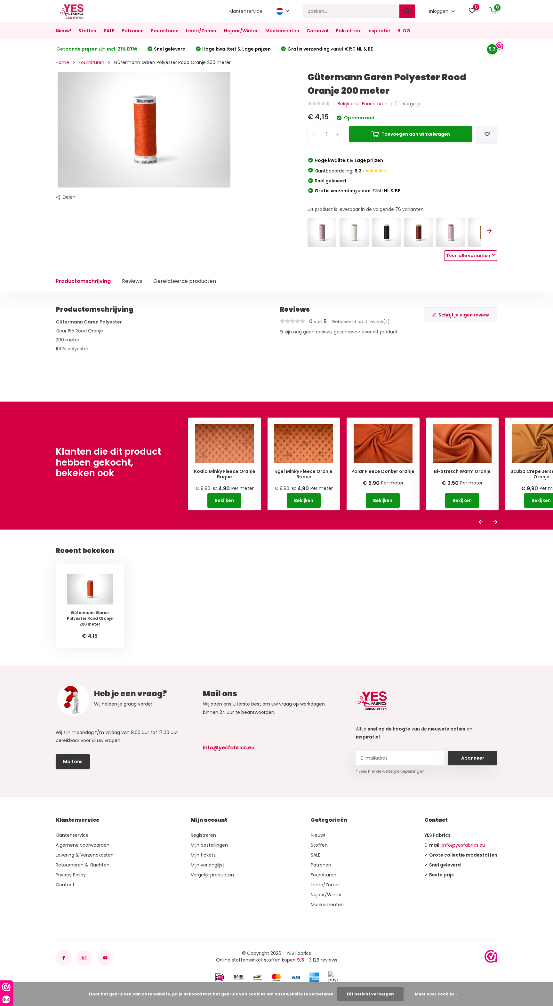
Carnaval (317, 31)
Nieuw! (63, 31)
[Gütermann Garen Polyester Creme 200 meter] (354, 232)
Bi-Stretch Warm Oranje (462, 471)
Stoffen (87, 31)
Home (62, 62)
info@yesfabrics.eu (228, 747)
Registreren (203, 835)
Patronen (133, 31)
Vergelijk (412, 103)
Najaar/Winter (241, 31)
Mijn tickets (203, 855)
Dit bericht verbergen (370, 994)
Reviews (132, 281)
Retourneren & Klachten (82, 865)
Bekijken (224, 500)
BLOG (403, 31)
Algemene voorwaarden (82, 845)
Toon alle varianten (468, 255)
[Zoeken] (407, 11)
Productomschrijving (83, 281)
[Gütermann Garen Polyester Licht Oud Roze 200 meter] (322, 232)
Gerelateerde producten (184, 281)
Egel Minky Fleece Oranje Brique (304, 474)
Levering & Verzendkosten (85, 855)
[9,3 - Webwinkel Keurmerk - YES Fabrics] (491, 956)
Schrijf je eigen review (463, 315)
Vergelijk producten (212, 875)
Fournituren (165, 31)
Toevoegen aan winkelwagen (415, 134)
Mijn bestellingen (209, 845)
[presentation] (489, 231)
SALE (109, 31)
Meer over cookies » (436, 994)
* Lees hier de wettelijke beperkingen (390, 771)
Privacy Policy (71, 875)
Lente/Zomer (201, 31)
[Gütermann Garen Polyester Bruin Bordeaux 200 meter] (418, 232)
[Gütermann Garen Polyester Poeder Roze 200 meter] (450, 232)
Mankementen (282, 31)
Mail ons (73, 761)
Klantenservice (245, 11)
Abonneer (472, 758)
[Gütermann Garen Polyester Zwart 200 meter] (386, 232)
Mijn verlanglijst (207, 865)
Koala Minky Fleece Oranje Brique (224, 474)
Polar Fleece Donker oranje (382, 471)
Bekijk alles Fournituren (363, 103)
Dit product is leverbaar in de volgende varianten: (366, 209)
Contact (65, 885)
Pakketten (348, 31)
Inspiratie (378, 31)
